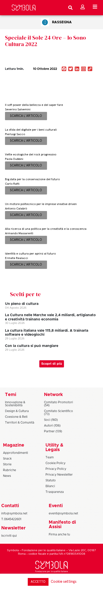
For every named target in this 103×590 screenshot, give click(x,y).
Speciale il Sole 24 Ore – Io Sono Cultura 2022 (45, 41)
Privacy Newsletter (59, 474)
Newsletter (13, 528)
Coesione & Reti (16, 416)
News (7, 475)
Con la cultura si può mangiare (31, 346)
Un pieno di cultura (21, 304)
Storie (7, 464)
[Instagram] (83, 69)
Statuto (51, 480)
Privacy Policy (56, 468)
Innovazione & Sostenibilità (15, 404)
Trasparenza (55, 491)
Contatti (10, 506)
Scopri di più (51, 363)
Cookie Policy (56, 463)
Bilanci (50, 486)
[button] (75, 79)
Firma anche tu (59, 534)
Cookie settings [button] (63, 581)
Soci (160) (51, 419)
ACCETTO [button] (38, 581)
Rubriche (9, 470)
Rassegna (62, 22)
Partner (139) (53, 431)
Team (50, 457)
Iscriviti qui (9, 535)
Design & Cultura (17, 411)
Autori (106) (52, 425)
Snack (7, 458)
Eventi (56, 506)
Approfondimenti (15, 452)
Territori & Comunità (19, 422)
